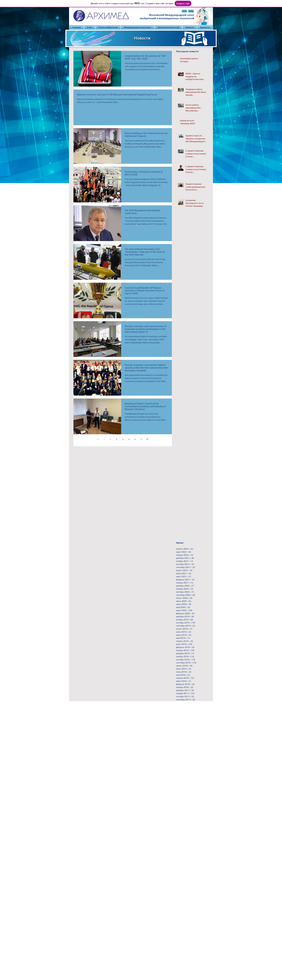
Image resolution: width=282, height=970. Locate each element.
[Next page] (141, 439)
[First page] (98, 439)
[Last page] (147, 439)
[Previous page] (104, 439)
